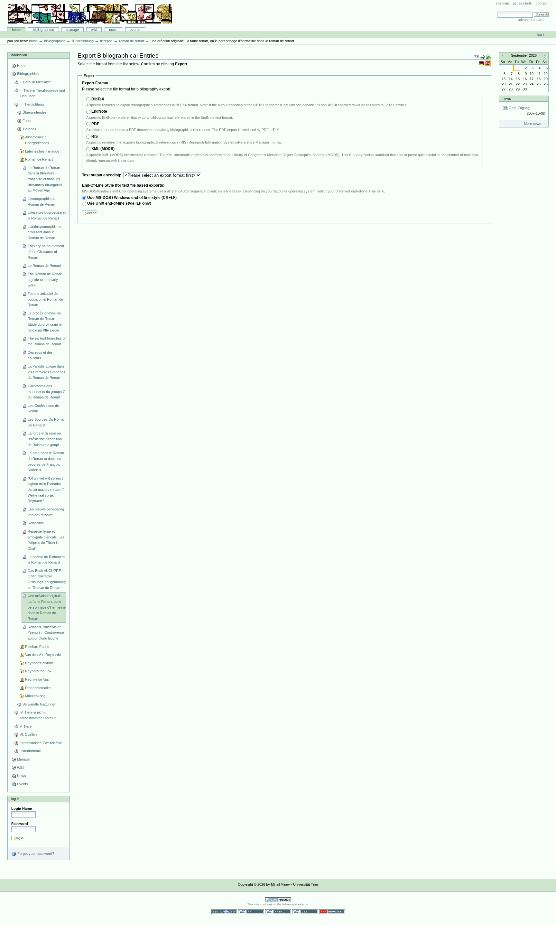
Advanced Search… (533, 20)
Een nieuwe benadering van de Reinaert (46, 512)
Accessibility (522, 3)
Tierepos (106, 41)
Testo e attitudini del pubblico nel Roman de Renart (45, 299)
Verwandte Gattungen (39, 704)
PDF (95, 124)
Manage (72, 30)
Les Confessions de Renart (43, 408)
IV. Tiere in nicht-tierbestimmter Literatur (38, 715)
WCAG (251, 911)
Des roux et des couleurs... (40, 355)
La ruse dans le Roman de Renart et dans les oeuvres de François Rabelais (46, 461)
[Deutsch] (482, 63)
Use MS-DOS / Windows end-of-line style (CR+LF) (132, 197)
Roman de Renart (131, 41)
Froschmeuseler (38, 688)
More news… (534, 124)
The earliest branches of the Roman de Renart (47, 341)
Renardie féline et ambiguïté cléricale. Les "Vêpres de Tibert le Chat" (46, 539)
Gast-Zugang (526, 110)
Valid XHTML (278, 911)
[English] (488, 63)
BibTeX (97, 99)
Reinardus (36, 523)
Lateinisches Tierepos (42, 151)
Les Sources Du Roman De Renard (46, 422)
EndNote (99, 111)
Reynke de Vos (37, 679)
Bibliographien (43, 30)
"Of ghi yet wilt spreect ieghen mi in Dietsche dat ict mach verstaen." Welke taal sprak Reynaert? (46, 489)
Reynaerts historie (39, 663)
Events (135, 30)
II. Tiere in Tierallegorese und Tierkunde (42, 93)
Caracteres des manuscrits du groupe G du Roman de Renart (47, 391)
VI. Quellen (28, 734)
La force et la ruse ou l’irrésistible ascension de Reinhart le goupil (45, 438)
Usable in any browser (332, 911)
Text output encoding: (102, 175)
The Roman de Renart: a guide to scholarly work (45, 279)
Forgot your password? (35, 853)
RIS (94, 136)
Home (16, 30)
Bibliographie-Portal (90, 13)
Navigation (19, 55)
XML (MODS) (103, 148)
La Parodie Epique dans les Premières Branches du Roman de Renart (46, 371)
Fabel (27, 121)
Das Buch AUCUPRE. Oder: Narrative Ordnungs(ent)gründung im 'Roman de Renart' (47, 579)
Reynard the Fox (38, 671)
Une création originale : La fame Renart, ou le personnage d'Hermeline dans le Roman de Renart (47, 607)
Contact (541, 3)
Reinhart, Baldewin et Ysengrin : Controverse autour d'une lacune (46, 632)
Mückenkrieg (35, 696)
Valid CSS (305, 911)
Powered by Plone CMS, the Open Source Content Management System (278, 899)
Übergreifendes (35, 112)
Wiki (94, 30)
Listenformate (30, 751)
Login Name (21, 808)
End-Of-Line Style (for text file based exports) (123, 185)
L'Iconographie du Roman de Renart (41, 201)
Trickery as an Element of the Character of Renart (46, 251)
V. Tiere (26, 726)
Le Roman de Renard (44, 265)
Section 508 (224, 911)
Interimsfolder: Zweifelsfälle (41, 743)
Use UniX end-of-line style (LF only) (119, 203)
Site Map (502, 3)
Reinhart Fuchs (37, 647)
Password (19, 824)
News (113, 30)
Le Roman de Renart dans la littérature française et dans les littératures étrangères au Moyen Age (45, 179)
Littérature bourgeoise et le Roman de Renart (47, 215)
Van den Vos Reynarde (43, 655)
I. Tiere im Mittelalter (35, 82)
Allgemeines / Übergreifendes (37, 140)
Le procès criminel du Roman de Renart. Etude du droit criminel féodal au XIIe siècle (45, 321)
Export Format (95, 83)
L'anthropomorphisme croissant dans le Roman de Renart (44, 232)
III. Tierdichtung (83, 41)
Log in (541, 34)
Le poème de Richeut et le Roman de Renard (46, 560)
